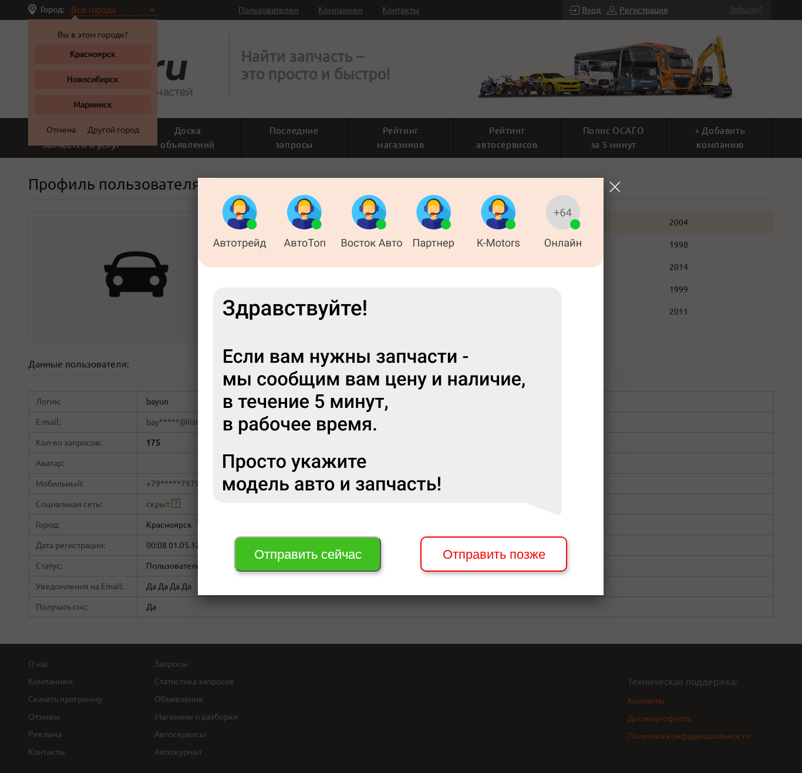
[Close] (614, 186)
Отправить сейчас (308, 554)
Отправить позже (494, 554)
